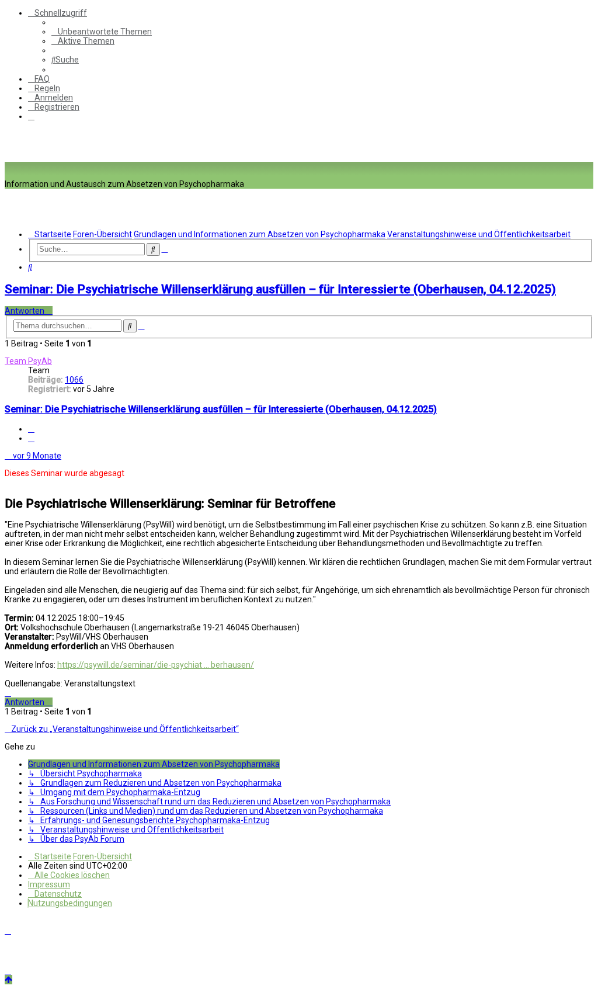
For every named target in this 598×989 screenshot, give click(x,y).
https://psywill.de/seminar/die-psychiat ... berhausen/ (155, 664)
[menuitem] (101, 31)
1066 (74, 379)
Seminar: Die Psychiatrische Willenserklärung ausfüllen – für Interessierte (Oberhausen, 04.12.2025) (280, 289)
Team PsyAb (28, 361)
